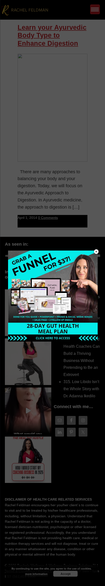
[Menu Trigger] (95, 9)
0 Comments (48, 218)
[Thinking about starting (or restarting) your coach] (28, 460)
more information (36, 574)
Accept (66, 574)
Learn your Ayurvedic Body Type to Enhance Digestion (52, 35)
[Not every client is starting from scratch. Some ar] (28, 410)
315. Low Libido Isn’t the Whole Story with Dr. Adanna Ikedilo (81, 389)
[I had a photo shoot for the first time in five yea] (28, 361)
